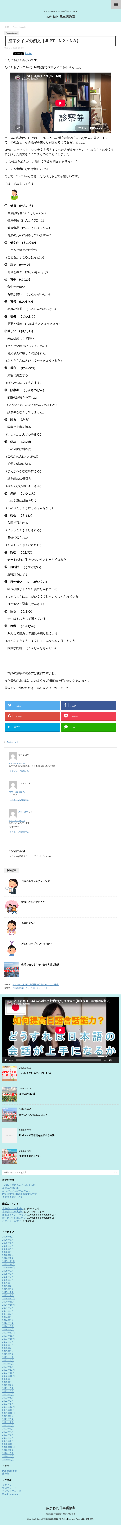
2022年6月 (8, 1388)
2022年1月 (8, 1404)
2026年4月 (8, 1249)
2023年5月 (8, 1354)
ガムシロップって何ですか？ (36, 943)
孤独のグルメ (28, 923)
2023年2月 (8, 1363)
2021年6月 (8, 1425)
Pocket (28, 53)
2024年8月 (8, 1311)
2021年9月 (8, 1416)
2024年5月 (8, 1320)
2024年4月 (8, 1323)
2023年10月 (8, 1339)
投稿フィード (9, 1488)
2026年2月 (8, 1255)
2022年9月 (8, 1379)
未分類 (5, 1473)
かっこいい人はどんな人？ (33, 1114)
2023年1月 (8, 1366)
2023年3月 (8, 1360)
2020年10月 (8, 1447)
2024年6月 (8, 1317)
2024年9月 (8, 1308)
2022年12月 (8, 1370)
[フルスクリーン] (114, 1060)
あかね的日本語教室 (60, 17)
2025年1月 (8, 1295)
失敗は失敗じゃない (29, 1156)
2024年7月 (8, 1314)
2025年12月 (8, 1261)
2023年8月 (8, 1345)
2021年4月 (8, 1431)
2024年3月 (8, 1326)
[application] (60, 1030)
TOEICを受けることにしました (35, 1073)
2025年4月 (8, 1286)
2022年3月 (8, 1397)
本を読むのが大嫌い (12, 1208)
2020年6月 (8, 1456)
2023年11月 (8, 1335)
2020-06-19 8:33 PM (17, 764)
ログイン (36, 856)
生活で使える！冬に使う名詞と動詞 (40, 964)
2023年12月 (8, 1332)
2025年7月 (8, 1277)
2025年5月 (8, 1283)
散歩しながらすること (33, 902)
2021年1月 (8, 1441)
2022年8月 (8, 1382)
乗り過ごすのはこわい (14, 1218)
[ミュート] (110, 1060)
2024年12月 (8, 1298)
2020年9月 (8, 1450)
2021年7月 (8, 1422)
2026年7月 (8, 1239)
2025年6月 (8, 1280)
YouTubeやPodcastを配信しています (60, 1514)
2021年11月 (8, 1410)
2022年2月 (8, 1401)
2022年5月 (8, 1391)
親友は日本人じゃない (14, 1214)
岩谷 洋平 (23, 812)
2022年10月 (8, 1376)
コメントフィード (11, 1491)
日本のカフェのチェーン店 (35, 881)
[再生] (6, 1060)
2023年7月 (8, 1348)
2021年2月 (8, 1438)
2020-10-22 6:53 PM (17, 821)
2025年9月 (8, 1270)
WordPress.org (10, 1494)
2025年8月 (8, 1274)
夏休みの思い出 (27, 1094)
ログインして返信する (19, 771)
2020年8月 (8, 1453)
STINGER (89, 1519)
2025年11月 (8, 1264)
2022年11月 (8, 1373)
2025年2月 (8, 1292)
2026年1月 (8, 1258)
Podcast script (13, 742)
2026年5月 (8, 1246)
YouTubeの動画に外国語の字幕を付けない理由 (36, 984)
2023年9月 (8, 1342)
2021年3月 (8, 1435)
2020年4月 (8, 1459)
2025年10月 (8, 1267)
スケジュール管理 (11, 1221)
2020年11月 (8, 1444)
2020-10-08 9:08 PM (17, 792)
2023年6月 (8, 1351)
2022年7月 (8, 1385)
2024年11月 (8, 1301)
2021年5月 (8, 1428)
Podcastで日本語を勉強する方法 (36, 1135)
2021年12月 (8, 1407)
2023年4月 (8, 1357)
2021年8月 (8, 1419)
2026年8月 (8, 1236)
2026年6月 (8, 1243)
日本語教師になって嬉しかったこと (30, 988)
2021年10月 (8, 1413)
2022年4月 (8, 1394)
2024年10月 (8, 1305)
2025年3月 (8, 1289)
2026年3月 (8, 1252)
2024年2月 (8, 1329)
